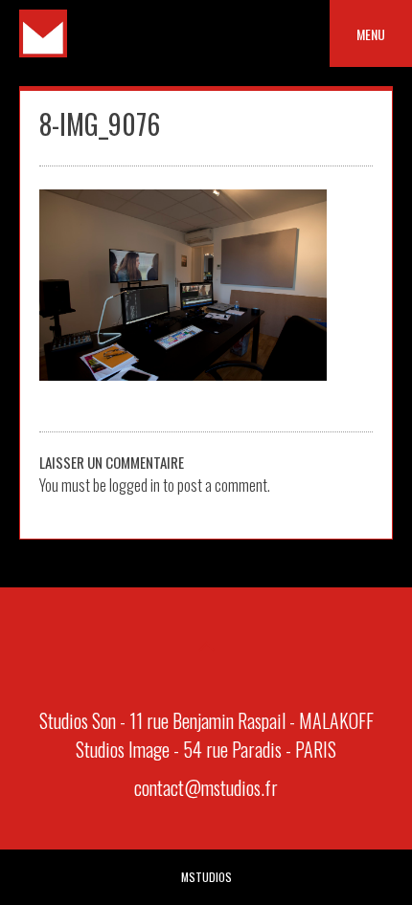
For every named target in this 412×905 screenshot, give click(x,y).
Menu (370, 34)
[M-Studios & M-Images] (43, 50)
